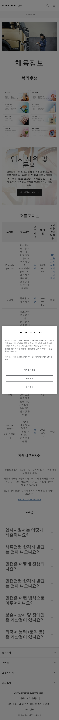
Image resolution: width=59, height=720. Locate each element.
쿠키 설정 (29, 387)
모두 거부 (29, 378)
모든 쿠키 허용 (29, 370)
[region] (29, 360)
